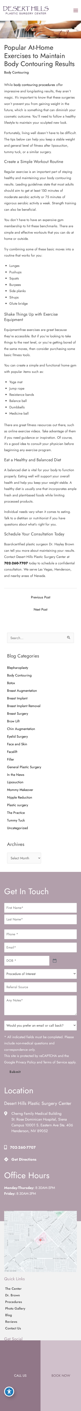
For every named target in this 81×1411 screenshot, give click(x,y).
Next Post (40, 609)
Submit (15, 1071)
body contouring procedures (34, 84)
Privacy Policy (26, 1062)
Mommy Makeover (20, 789)
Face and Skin (17, 744)
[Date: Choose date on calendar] (54, 960)
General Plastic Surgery (24, 766)
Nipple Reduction (19, 797)
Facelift (12, 751)
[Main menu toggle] (75, 10)
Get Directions (23, 1159)
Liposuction (16, 782)
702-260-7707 (16, 563)
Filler (10, 759)
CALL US (20, 1375)
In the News (15, 774)
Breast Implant (17, 698)
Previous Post (40, 597)
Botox (11, 682)
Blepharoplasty (17, 667)
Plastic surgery (17, 804)
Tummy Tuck (16, 820)
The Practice (16, 812)
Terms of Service (55, 1062)
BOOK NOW (61, 1375)
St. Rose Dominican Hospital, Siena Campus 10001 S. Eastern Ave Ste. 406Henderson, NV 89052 (42, 1125)
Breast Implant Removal (23, 705)
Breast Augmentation (22, 690)
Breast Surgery (17, 713)
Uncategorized (17, 827)
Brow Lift (13, 721)
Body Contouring (16, 72)
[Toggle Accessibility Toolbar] (9, 1392)
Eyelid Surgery (17, 736)
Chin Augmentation (21, 728)
